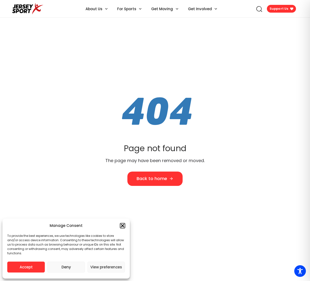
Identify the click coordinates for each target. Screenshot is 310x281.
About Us (93, 8)
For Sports (126, 8)
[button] (122, 225)
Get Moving (162, 8)
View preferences (106, 267)
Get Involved (200, 8)
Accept (26, 267)
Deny (66, 267)
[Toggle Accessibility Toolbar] (300, 271)
